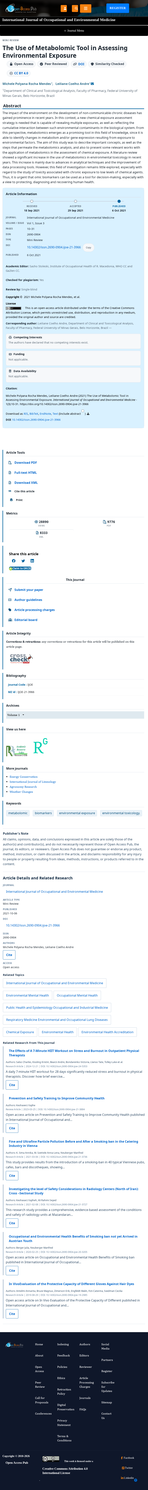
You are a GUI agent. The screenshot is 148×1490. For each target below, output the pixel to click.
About (39, 1355)
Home (39, 1344)
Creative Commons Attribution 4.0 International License (65, 1471)
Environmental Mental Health (27, 995)
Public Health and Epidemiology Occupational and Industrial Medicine (57, 1007)
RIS (26, 413)
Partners (107, 1360)
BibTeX (33, 413)
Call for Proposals (41, 1400)
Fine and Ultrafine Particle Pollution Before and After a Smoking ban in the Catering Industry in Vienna (73, 1143)
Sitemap (106, 1402)
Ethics (61, 1378)
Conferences (43, 1413)
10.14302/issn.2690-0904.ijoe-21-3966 (54, 247)
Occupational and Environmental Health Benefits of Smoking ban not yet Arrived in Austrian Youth (73, 1238)
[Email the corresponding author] (92, 84)
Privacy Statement (64, 1423)
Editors (84, 1355)
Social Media (105, 1346)
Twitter (129, 1467)
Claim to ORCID (21, 568)
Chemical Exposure (20, 1032)
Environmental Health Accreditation (108, 1032)
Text (55, 413)
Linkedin (129, 1477)
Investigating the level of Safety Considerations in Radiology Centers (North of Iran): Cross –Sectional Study (74, 1191)
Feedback (63, 1355)
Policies (62, 1367)
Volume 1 (13, 715)
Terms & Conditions (64, 1438)
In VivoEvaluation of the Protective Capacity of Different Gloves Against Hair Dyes (71, 1284)
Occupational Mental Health (77, 995)
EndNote (45, 413)
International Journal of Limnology (33, 781)
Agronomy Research (23, 787)
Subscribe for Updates (107, 1387)
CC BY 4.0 (21, 73)
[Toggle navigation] (85, 8)
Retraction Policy (64, 1391)
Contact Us (106, 1416)
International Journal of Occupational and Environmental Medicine (54, 891)
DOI (81, 64)
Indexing (63, 1344)
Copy (88, 247)
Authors (84, 1344)
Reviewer (85, 1367)
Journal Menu (74, 31)
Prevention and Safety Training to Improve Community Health (57, 1098)
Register (118, 8)
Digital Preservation (65, 1407)
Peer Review (40, 1384)
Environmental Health (58, 1032)
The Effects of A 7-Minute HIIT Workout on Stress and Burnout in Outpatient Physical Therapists (74, 1053)
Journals (85, 1398)
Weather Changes (21, 792)
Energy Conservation (24, 776)
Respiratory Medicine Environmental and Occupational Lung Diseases (57, 1020)
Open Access (39, 1369)
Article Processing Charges (86, 1382)
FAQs (82, 1409)
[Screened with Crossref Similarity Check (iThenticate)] (20, 657)
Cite (9, 955)
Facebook (129, 1457)
